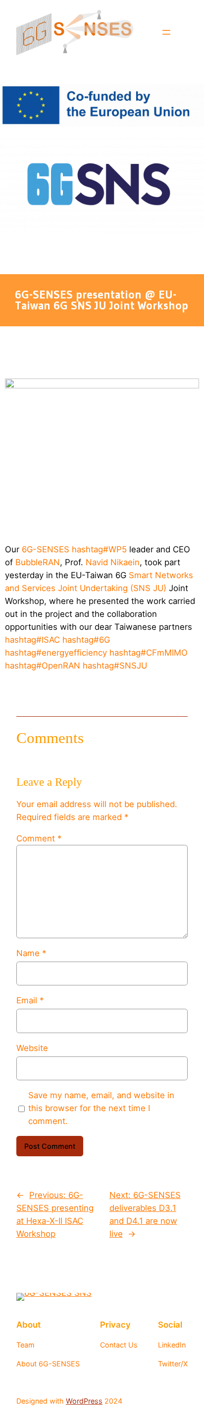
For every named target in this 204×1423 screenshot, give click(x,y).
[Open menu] (166, 32)
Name (31, 953)
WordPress (84, 1401)
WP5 (99, 549)
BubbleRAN (37, 562)
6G (86, 640)
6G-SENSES (45, 549)
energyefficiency (56, 653)
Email (30, 1000)
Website (32, 1048)
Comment (38, 838)
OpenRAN (42, 666)
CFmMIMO (148, 653)
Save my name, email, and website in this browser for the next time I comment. (101, 1108)
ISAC (32, 640)
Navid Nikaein (113, 562)
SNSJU (115, 666)
